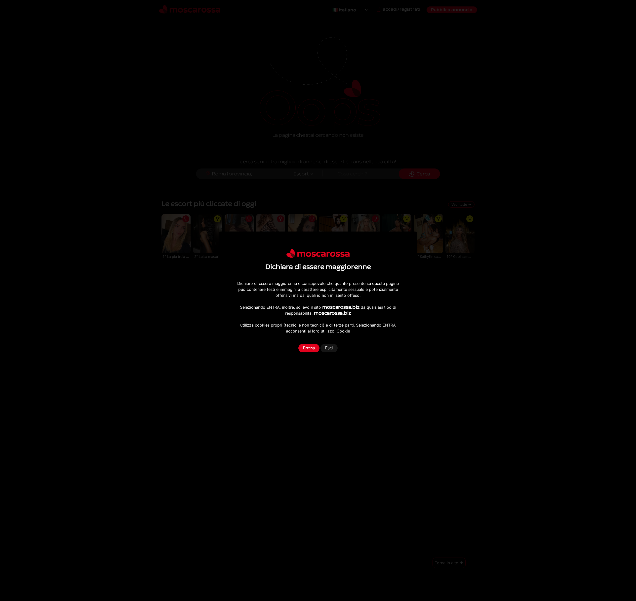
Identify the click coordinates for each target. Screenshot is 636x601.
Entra (309, 348)
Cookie (343, 331)
